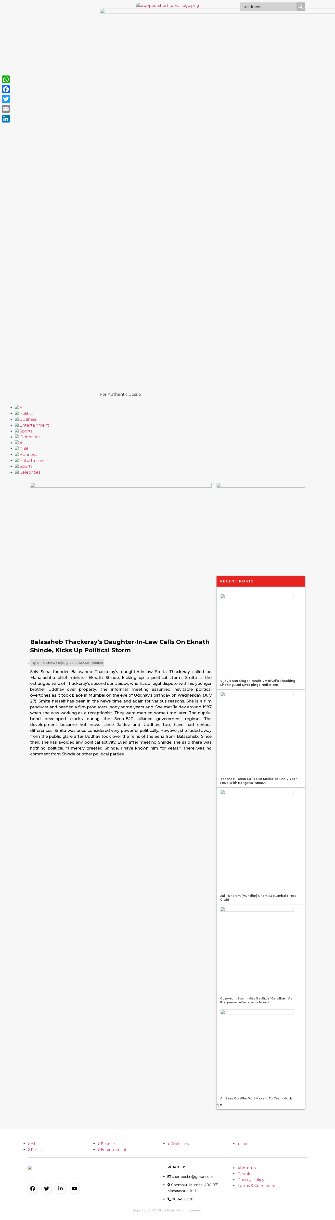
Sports (25, 431)
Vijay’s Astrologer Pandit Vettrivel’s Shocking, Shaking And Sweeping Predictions (258, 683)
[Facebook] (33, 1189)
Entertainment (34, 425)
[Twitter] (47, 1189)
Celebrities (29, 437)
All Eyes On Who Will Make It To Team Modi (256, 1098)
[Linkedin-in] (60, 1189)
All (22, 407)
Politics (26, 413)
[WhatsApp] (6, 79)
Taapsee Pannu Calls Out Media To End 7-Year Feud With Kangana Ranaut (258, 781)
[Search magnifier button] (300, 6)
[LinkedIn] (6, 118)
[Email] (6, 109)
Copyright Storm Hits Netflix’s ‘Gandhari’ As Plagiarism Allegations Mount (256, 1000)
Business (28, 419)
